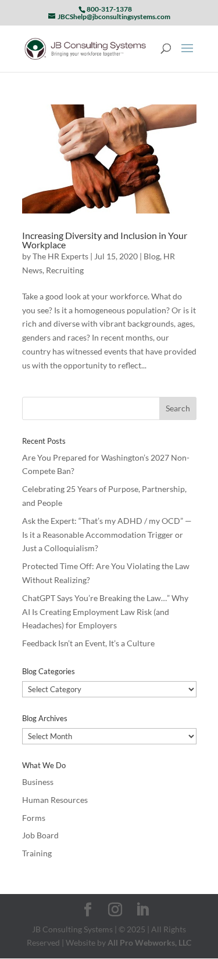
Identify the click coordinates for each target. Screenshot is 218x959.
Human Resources (55, 800)
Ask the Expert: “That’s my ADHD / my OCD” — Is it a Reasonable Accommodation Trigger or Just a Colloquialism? (107, 534)
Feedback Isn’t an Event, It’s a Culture (88, 643)
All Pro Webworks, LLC (149, 942)
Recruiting (65, 270)
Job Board (40, 835)
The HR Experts (60, 256)
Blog (152, 256)
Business (37, 782)
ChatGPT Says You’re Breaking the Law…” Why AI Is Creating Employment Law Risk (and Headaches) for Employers (105, 612)
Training (37, 853)
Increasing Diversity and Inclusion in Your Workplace (104, 240)
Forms (33, 818)
